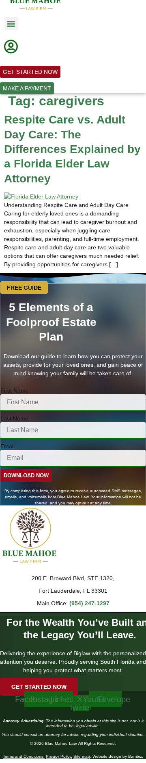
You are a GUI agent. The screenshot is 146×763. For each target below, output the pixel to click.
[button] (11, 23)
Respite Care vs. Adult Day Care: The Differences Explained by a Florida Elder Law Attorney (72, 149)
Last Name (14, 418)
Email (7, 446)
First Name (14, 390)
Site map (81, 756)
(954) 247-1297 (89, 603)
